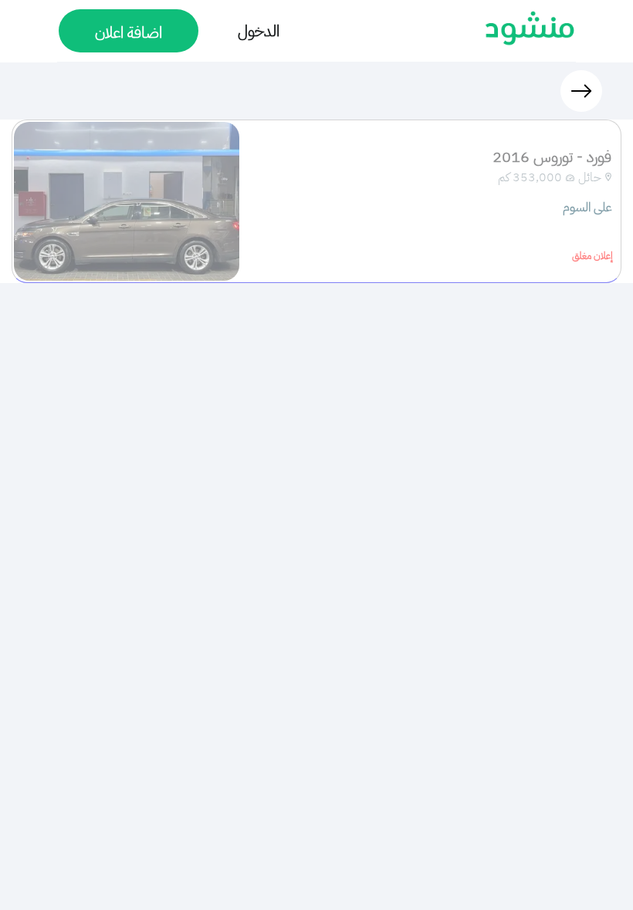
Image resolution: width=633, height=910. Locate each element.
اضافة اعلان (128, 32)
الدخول (258, 30)
